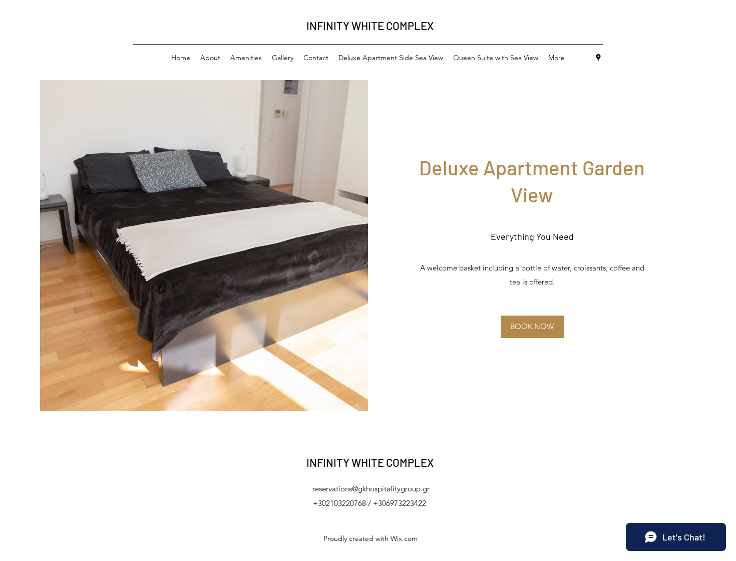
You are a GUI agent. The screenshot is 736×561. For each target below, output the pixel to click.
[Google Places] (598, 58)
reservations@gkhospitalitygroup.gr (371, 488)
